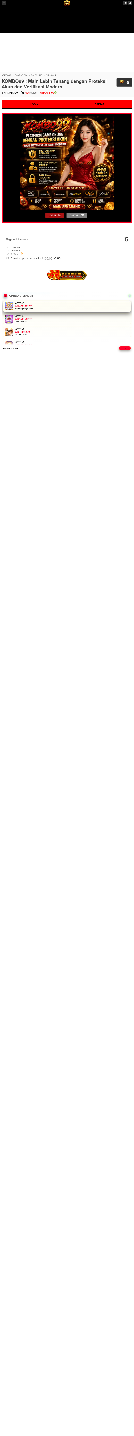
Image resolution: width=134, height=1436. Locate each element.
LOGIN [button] (52, 215)
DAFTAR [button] (74, 215)
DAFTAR (100, 104)
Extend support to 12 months (35, 258)
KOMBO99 (6, 75)
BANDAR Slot (21, 75)
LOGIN (34, 104)
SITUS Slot (51, 75)
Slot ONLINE (36, 75)
